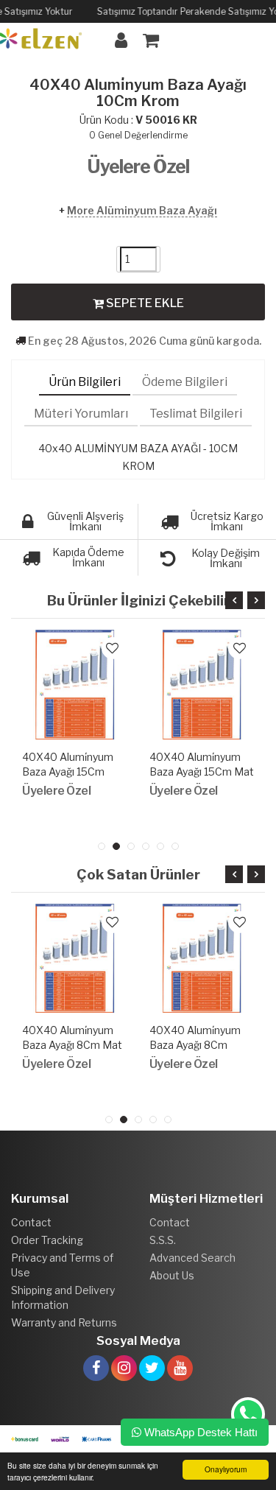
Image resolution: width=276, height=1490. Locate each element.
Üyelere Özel (138, 166)
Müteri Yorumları (81, 414)
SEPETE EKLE (144, 303)
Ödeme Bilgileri (184, 382)
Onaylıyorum (226, 1469)
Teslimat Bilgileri (195, 414)
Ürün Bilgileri (85, 382)
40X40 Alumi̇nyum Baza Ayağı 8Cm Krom (195, 1045)
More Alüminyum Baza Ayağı (142, 210)
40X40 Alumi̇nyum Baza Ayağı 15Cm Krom (67, 772)
